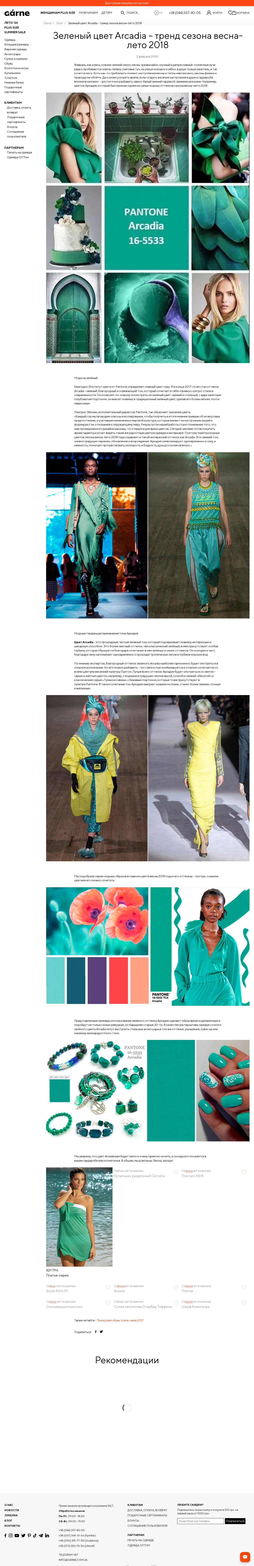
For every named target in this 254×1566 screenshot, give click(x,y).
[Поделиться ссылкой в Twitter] (101, 1332)
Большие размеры (16, 44)
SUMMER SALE (15, 32)
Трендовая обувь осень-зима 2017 (120, 1320)
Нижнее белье (14, 82)
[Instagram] (11, 1535)
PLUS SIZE (11, 27)
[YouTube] (17, 1535)
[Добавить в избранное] (108, 1172)
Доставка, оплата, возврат (19, 110)
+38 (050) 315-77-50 (71, 1540)
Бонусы (12, 127)
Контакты (12, 1525)
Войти (217, 12)
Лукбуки (10, 1515)
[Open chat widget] (245, 1557)
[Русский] (159, 12)
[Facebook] (5, 1536)
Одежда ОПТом (18, 157)
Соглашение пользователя (16, 134)
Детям (107, 12)
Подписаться (235, 1521)
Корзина (243, 12)
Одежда (9, 40)
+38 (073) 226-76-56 (71, 1545)
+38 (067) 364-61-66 (71, 1535)
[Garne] (17, 13)
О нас (8, 1504)
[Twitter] (23, 1535)
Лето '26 (11, 22)
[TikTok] (35, 1536)
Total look (10, 78)
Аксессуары (12, 54)
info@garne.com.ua (73, 1559)
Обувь (8, 63)
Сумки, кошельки (15, 58)
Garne (48, 23)
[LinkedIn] (47, 1535)
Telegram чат (68, 1554)
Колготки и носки (16, 68)
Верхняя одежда (15, 49)
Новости (11, 1510)
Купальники (12, 73)
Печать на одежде (19, 152)
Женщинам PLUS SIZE (57, 12)
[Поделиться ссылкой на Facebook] (96, 1332)
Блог (60, 23)
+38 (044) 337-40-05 (185, 13)
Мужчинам (88, 12)
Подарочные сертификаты (13, 90)
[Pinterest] (29, 1536)
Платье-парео (57, 1275)
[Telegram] (40, 1536)
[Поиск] (123, 13)
